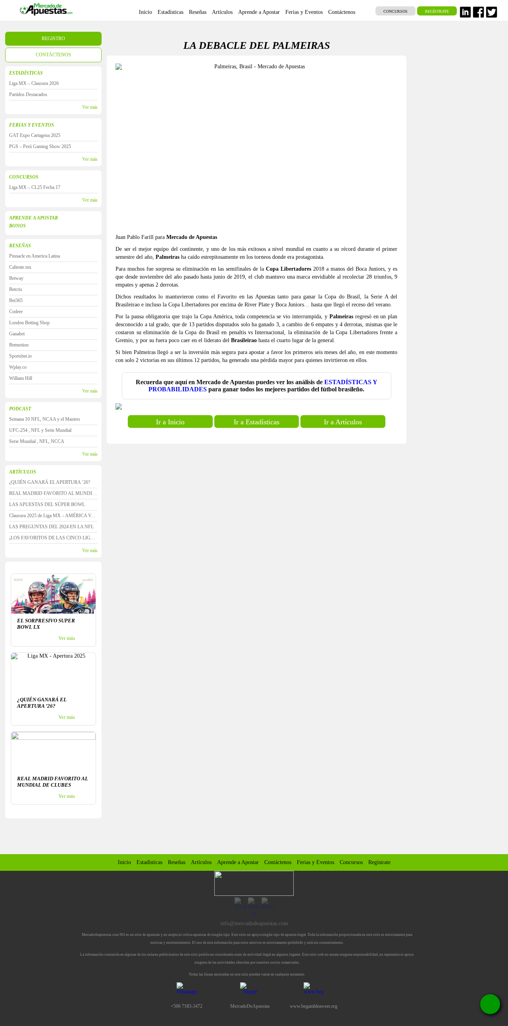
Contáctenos (53, 55)
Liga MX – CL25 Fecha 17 (34, 187)
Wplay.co (18, 367)
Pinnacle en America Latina (34, 256)
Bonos (17, 226)
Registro (53, 38)
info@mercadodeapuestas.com (254, 923)
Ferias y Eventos (31, 125)
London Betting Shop (29, 322)
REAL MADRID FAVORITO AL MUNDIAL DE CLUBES (53, 493)
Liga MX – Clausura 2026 (34, 83)
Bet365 (16, 300)
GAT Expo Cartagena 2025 (34, 135)
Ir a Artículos (343, 422)
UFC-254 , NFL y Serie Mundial (40, 430)
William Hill (20, 378)
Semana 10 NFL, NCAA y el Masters (44, 419)
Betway (16, 278)
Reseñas (176, 862)
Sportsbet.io (20, 356)
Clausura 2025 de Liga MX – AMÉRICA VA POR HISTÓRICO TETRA (53, 515)
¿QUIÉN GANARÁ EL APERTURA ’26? (49, 482)
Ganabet (17, 334)
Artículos (201, 862)
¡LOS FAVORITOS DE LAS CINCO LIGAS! (53, 538)
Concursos (395, 11)
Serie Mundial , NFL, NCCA (36, 441)
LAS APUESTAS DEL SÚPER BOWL (47, 504)
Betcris (15, 289)
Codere (16, 311)
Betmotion (19, 345)
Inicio (124, 862)
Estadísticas (149, 862)
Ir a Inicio (170, 422)
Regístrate (437, 11)
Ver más (90, 107)
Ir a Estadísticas (256, 422)
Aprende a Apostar (33, 218)
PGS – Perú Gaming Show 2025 (40, 146)
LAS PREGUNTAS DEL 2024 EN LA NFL (51, 526)
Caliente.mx (20, 267)
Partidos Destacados (28, 94)
